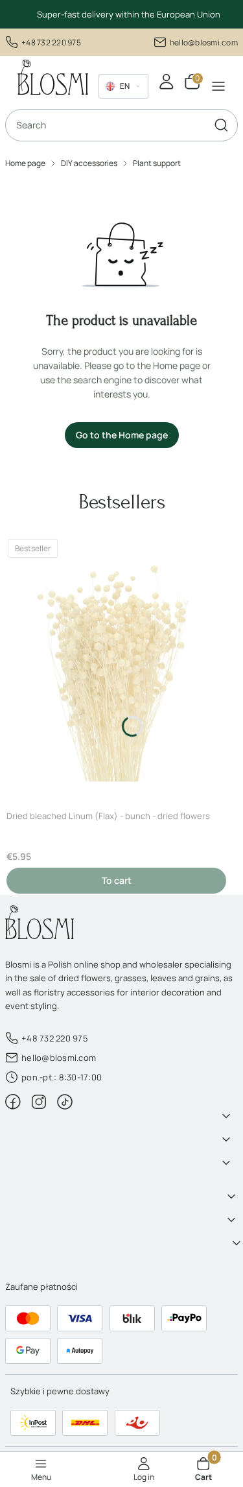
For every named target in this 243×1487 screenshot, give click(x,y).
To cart (117, 880)
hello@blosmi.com (204, 42)
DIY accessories (89, 163)
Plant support (157, 163)
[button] (221, 125)
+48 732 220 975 (51, 42)
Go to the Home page (122, 435)
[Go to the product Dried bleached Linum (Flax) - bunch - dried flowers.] (116, 666)
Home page (25, 163)
